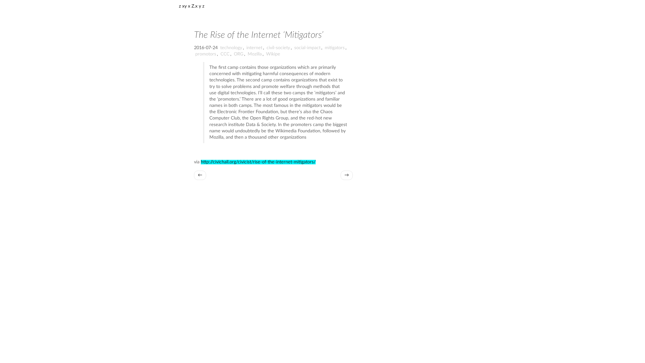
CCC (225, 54)
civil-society (278, 48)
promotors (205, 54)
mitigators (335, 48)
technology (231, 48)
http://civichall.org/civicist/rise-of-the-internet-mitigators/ (258, 162)
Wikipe (273, 54)
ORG (238, 54)
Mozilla (255, 54)
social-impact (307, 48)
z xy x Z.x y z (191, 6)
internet (254, 48)
